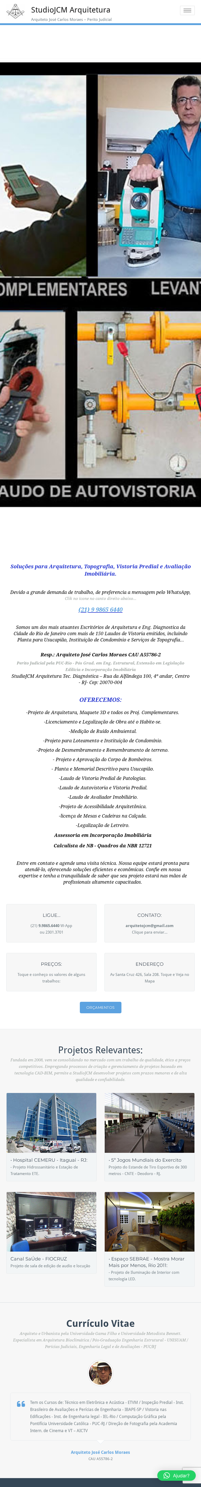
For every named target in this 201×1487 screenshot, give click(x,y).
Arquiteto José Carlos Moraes (100, 1452)
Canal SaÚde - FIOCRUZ (38, 1259)
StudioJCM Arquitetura (70, 9)
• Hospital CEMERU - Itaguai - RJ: (48, 1160)
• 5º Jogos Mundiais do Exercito (145, 1160)
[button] (176, 1475)
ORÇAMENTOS (100, 1007)
